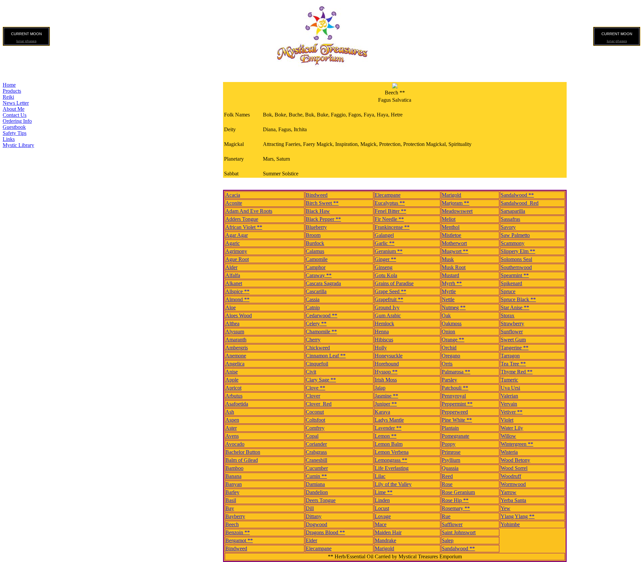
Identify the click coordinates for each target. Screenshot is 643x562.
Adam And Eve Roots (248, 211)
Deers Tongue (321, 500)
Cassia (312, 299)
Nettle (448, 299)
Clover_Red (319, 404)
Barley (232, 492)
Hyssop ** (386, 372)
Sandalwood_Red (520, 203)
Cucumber (317, 468)
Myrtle (449, 291)
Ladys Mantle (389, 420)
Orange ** (453, 339)
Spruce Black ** (518, 299)
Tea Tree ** (513, 364)
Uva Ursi (510, 388)
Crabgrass (316, 452)
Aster (231, 428)
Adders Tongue (241, 219)
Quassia (450, 468)
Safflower (452, 524)
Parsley (449, 380)
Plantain (450, 428)
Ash (229, 412)
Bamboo (234, 468)
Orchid (449, 347)
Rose (447, 484)
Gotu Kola (386, 275)
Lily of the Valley (393, 484)
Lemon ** (386, 436)
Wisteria (509, 452)
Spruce (508, 291)
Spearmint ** (515, 275)
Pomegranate (455, 436)
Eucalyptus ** (390, 203)
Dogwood (316, 524)
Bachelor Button (242, 452)
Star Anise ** (515, 307)
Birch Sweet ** (322, 203)
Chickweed (318, 347)
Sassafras (510, 219)
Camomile (317, 259)
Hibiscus (384, 339)
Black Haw (318, 211)
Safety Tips (14, 133)
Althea (232, 323)
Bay (229, 508)
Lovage (383, 516)
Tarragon (510, 355)
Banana (233, 476)
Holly (381, 347)
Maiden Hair (388, 532)
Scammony (512, 243)
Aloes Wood (238, 315)
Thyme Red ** (516, 372)
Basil (230, 500)
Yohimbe (510, 524)
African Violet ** (243, 227)
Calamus (315, 251)
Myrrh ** (452, 283)
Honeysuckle (389, 355)
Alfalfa (232, 275)
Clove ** (315, 388)
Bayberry (235, 516)
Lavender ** (388, 428)
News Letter (16, 103)
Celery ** (316, 323)
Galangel (384, 235)
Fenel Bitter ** (390, 211)
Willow (508, 436)
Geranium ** (389, 251)
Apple (231, 380)
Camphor (316, 267)
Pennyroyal (454, 396)
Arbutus (233, 396)
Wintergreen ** (517, 444)
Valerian (509, 396)
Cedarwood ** (321, 315)
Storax (507, 315)
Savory (508, 227)
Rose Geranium (458, 492)
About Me (13, 109)
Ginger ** (385, 259)
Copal (312, 436)
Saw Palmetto (515, 235)
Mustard (450, 275)
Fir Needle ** (389, 219)
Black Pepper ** (323, 219)
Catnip (313, 307)
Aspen (232, 420)
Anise (231, 372)
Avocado (234, 444)
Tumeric (509, 380)
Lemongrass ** (391, 460)
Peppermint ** (457, 404)
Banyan (233, 484)
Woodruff (511, 476)
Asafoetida (236, 404)
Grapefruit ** (389, 299)
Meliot (448, 219)
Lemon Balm (389, 444)
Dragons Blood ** (325, 532)
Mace (380, 524)
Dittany (314, 516)
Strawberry (512, 323)
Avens (232, 436)
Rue (446, 516)
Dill (310, 508)
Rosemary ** (456, 508)
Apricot (233, 388)
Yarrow (508, 492)
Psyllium (451, 460)
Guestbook (14, 127)
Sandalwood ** (517, 195)
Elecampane (388, 195)
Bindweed (317, 195)
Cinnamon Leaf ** (326, 355)
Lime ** (383, 492)
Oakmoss (451, 323)
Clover (313, 396)
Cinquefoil (317, 364)
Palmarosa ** (456, 372)
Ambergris (236, 347)
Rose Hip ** (455, 500)
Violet (507, 420)
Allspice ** (237, 291)
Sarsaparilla (513, 211)
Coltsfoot (315, 420)
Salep (447, 540)
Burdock (315, 243)
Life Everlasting (392, 468)
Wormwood (513, 484)
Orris (447, 364)
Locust (382, 508)
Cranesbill (316, 460)
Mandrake (385, 540)
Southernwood (516, 267)
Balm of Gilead (241, 460)
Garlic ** (385, 243)
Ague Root (237, 259)
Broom (313, 235)
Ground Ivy (387, 307)
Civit (311, 372)
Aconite (233, 203)
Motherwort (454, 243)
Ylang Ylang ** (517, 516)
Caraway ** (319, 275)
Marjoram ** (455, 203)
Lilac (380, 476)
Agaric (232, 243)
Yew (505, 508)
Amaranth (235, 339)
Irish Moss (386, 380)
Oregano (451, 355)
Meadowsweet (457, 211)
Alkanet (233, 283)
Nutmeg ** (454, 307)
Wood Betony (515, 460)
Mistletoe (451, 235)
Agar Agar (236, 235)
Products (12, 91)
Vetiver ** (511, 412)
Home (9, 85)
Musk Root (454, 267)
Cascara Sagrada (323, 283)
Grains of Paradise (394, 283)
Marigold (451, 195)
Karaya (382, 412)
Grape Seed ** (390, 291)
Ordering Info (17, 121)
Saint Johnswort (459, 532)
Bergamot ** (239, 540)
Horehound (387, 364)
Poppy (448, 444)
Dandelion (317, 492)
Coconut (315, 412)
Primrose (451, 452)
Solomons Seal (516, 259)
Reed (447, 476)
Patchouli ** (455, 388)
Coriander (316, 444)
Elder (311, 540)
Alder (231, 267)
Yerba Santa (513, 500)
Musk (448, 259)
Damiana (315, 484)
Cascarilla (316, 291)
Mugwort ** (455, 251)
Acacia (232, 195)
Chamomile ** (321, 331)
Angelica (234, 364)
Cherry (313, 339)
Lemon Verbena (392, 452)
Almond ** (237, 299)
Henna (382, 331)
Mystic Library (18, 145)
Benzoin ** (237, 532)
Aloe (230, 307)
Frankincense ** (392, 227)
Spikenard (511, 283)
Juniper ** (386, 404)
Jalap (380, 388)
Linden (382, 500)
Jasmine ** (386, 396)
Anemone (235, 355)
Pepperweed (455, 412)
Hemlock (384, 323)
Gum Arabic (388, 315)
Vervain (509, 404)
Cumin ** (316, 476)
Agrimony (236, 251)
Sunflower (512, 331)
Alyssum (234, 331)
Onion (448, 331)
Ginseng (383, 267)
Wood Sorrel (514, 468)
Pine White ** (457, 420)
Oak (446, 315)
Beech (232, 524)
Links (9, 139)
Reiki (8, 97)
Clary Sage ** (321, 380)
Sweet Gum (513, 339)
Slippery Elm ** (518, 251)
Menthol (450, 227)
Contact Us (14, 115)
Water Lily (512, 428)
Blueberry (316, 227)
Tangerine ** (514, 347)
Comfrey (315, 428)
